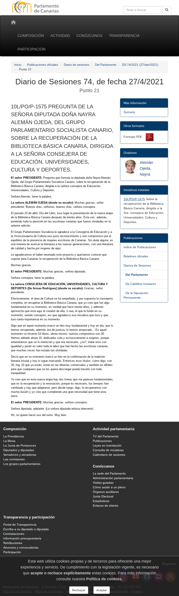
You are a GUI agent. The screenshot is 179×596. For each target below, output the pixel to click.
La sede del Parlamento (109, 473)
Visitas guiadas (103, 482)
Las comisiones (14, 459)
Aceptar (101, 590)
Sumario (129, 112)
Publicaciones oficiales (42, 64)
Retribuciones (12, 543)
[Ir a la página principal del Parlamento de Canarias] (36, 7)
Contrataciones (13, 533)
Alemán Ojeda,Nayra (146, 168)
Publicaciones (102, 441)
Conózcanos (89, 36)
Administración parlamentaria (113, 478)
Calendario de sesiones (109, 454)
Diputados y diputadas (18, 450)
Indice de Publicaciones (140, 247)
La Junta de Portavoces (19, 445)
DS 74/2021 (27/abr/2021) (140, 64)
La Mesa (9, 441)
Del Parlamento (105, 64)
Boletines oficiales (136, 256)
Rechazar (78, 590)
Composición (30, 36)
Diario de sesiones (76, 64)
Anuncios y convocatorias (20, 547)
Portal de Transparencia (19, 524)
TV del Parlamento (106, 436)
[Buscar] (166, 10)
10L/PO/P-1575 (134, 199)
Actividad (60, 36)
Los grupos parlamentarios (21, 464)
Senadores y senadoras (19, 454)
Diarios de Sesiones (137, 265)
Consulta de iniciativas (108, 450)
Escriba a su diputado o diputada (26, 529)
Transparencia (124, 36)
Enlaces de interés (105, 505)
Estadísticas (101, 501)
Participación (31, 49)
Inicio (17, 64)
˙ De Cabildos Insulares (140, 284)
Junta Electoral (103, 496)
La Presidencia (13, 436)
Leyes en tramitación (107, 445)
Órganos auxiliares (106, 492)
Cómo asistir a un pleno (109, 487)
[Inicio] (13, 22)
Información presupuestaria (22, 538)
